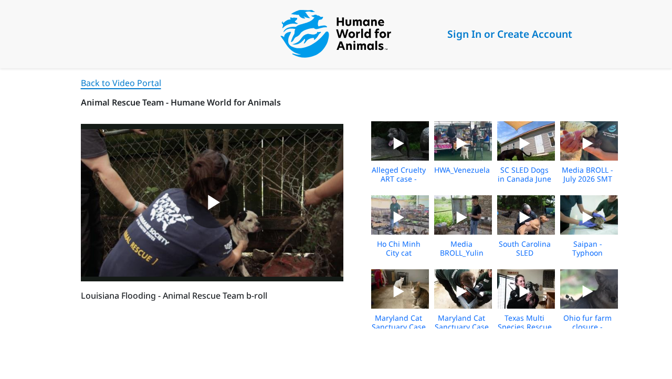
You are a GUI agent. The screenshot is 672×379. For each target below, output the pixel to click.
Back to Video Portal (121, 83)
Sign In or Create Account (509, 34)
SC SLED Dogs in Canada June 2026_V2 (524, 179)
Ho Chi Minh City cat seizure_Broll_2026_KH (410, 253)
